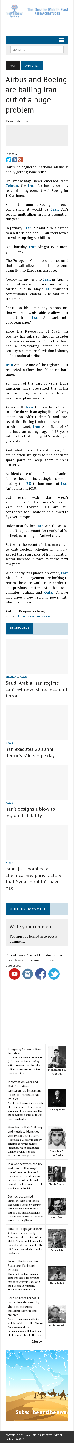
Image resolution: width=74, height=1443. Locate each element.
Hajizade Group (15, 1439)
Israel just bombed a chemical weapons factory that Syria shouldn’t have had (33, 878)
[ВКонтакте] (14, 159)
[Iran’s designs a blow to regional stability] (37, 797)
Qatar (49, 592)
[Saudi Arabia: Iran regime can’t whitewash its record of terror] (37, 671)
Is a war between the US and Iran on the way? (25, 1166)
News (23, 676)
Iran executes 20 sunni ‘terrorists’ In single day (30, 752)
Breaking (12, 676)
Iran (27, 121)
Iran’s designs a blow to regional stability (30, 812)
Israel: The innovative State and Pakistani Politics (23, 1265)
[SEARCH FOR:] (36, 49)
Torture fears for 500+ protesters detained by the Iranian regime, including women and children (23, 1306)
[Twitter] (8, 159)
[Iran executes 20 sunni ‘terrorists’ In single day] (37, 737)
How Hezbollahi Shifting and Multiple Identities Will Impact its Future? (25, 1131)
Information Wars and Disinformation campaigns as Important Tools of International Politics (24, 1090)
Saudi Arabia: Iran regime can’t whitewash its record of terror (36, 689)
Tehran (12, 185)
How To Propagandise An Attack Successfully (25, 1231)
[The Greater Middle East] (37, 11)
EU (48, 289)
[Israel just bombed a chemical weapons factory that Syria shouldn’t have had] (37, 857)
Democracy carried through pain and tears (23, 1198)
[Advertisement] (40, 25)
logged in (36, 936)
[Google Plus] (20, 159)
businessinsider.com (35, 616)
